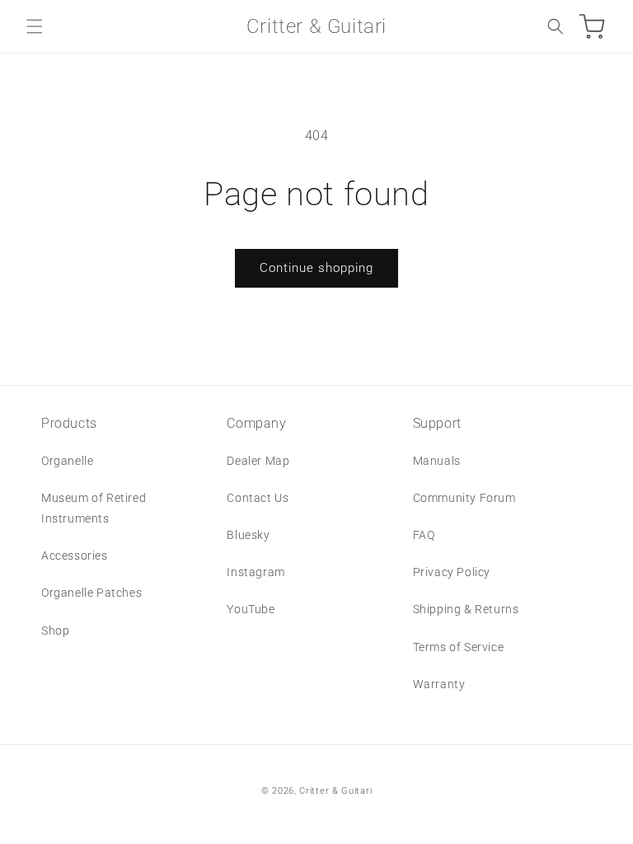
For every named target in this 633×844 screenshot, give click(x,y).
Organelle (67, 460)
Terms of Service (458, 647)
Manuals (437, 460)
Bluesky (248, 535)
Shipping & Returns (466, 609)
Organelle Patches (91, 592)
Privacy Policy (451, 572)
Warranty (439, 684)
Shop (55, 630)
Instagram (255, 572)
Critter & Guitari (335, 790)
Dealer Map (258, 460)
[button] (34, 26)
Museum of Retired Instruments (93, 508)
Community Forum (464, 497)
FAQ (424, 535)
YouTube (250, 609)
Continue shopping (316, 267)
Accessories (74, 555)
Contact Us (257, 497)
